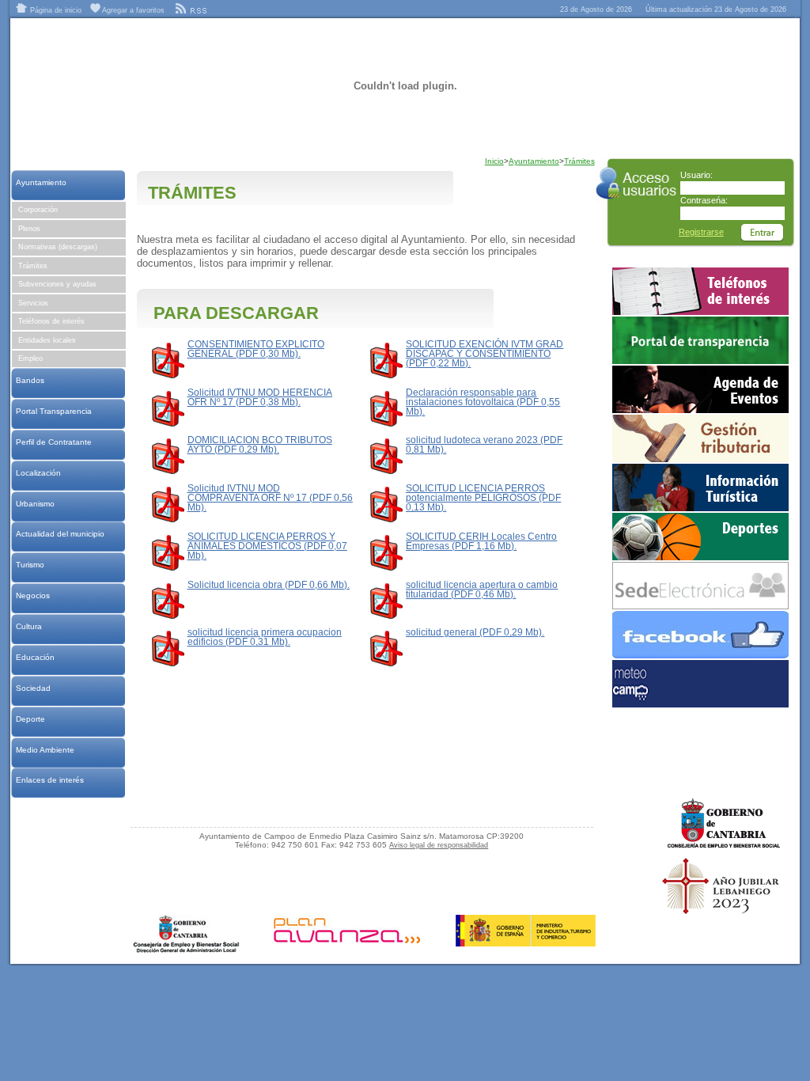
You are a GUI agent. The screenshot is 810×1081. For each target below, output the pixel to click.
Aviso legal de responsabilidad (438, 845)
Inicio (494, 161)
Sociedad (33, 688)
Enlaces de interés (49, 780)
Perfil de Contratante (53, 442)
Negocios (32, 595)
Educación (35, 657)
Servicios (33, 303)
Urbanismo (35, 503)
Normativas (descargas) (57, 247)
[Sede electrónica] (700, 606)
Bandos (30, 380)
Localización (38, 472)
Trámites (32, 266)
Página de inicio (54, 10)
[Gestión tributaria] (700, 459)
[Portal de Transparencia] (700, 361)
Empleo (30, 358)
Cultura (28, 626)
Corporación (38, 210)
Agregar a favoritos (132, 10)
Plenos (29, 229)
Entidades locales (47, 340)
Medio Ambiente (45, 749)
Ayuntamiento (41, 182)
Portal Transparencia (53, 411)
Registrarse (701, 232)
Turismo (30, 564)
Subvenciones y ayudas (57, 284)
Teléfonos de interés (51, 321)
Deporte (30, 719)
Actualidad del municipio (60, 533)
